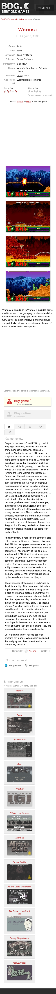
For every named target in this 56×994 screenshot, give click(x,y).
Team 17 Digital (24, 54)
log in (28, 101)
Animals (43, 67)
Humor (20, 71)
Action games (25, 19)
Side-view (22, 63)
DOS (19, 75)
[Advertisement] (28, 136)
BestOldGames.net (9, 19)
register (20, 101)
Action (20, 46)
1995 (19, 50)
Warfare (21, 67)
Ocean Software (25, 59)
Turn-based (31, 67)
